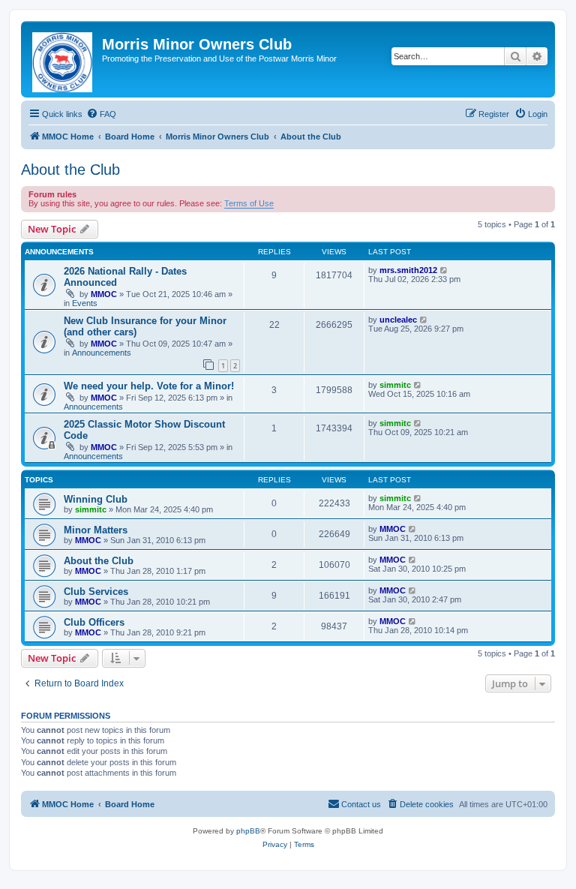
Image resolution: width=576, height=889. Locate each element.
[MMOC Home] (63, 59)
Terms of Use (249, 203)
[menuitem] (101, 114)
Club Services (96, 591)
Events (85, 303)
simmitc (395, 384)
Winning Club (96, 499)
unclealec (398, 319)
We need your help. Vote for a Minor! (149, 386)
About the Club (70, 169)
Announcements (101, 352)
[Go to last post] (444, 270)
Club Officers (94, 622)
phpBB (248, 831)
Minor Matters (96, 530)
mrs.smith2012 (408, 270)
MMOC (104, 294)
